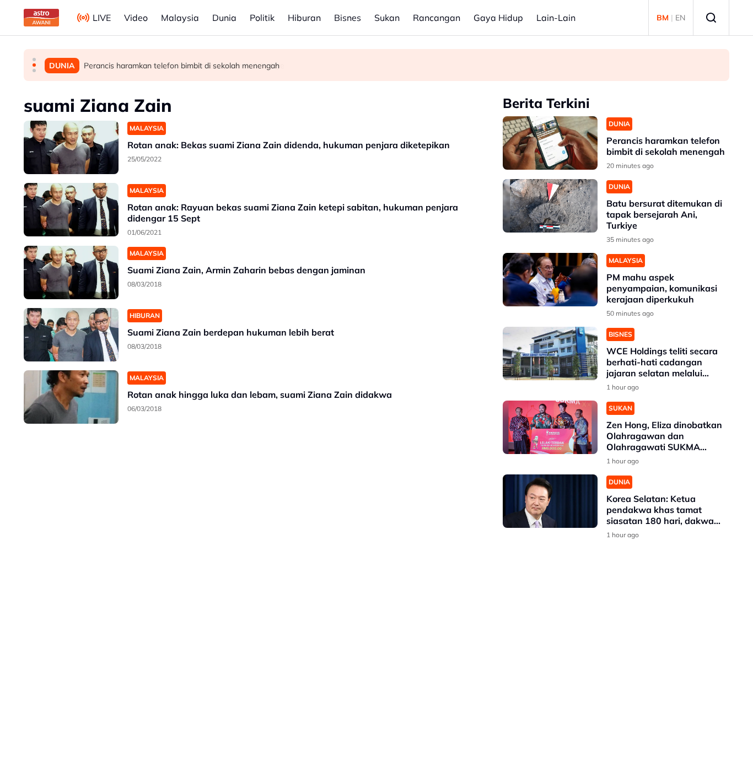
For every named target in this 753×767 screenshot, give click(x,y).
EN (680, 18)
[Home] (41, 17)
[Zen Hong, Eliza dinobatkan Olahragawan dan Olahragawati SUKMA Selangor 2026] (550, 427)
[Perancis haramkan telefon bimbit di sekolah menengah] (550, 143)
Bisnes (347, 17)
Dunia (224, 17)
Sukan (387, 17)
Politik (262, 17)
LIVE (102, 17)
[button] (34, 59)
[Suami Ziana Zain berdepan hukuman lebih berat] (71, 334)
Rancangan (436, 17)
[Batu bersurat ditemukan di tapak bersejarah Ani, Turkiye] (550, 206)
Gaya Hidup (498, 17)
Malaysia (180, 17)
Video (136, 17)
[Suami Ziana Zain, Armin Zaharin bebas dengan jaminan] (71, 272)
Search (711, 17)
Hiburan (304, 17)
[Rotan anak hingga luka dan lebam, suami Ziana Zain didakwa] (71, 397)
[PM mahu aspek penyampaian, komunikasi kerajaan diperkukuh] (550, 279)
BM (663, 18)
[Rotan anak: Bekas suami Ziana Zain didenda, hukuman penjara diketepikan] (71, 147)
